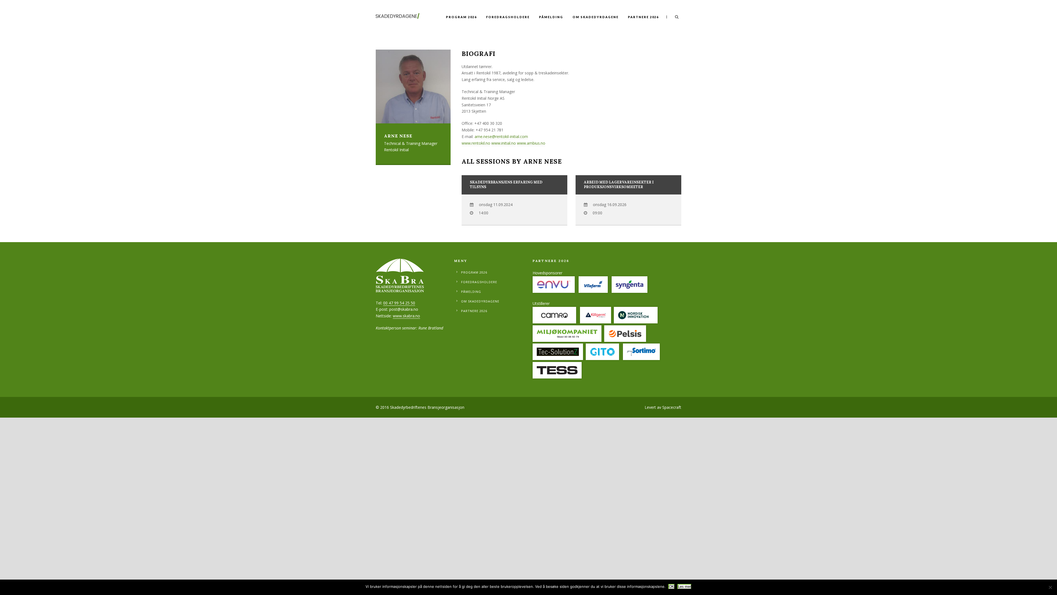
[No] (1050, 587)
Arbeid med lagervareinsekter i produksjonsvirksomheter (619, 184)
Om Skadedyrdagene (596, 17)
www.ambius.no (531, 143)
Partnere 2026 (643, 17)
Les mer (684, 587)
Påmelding (551, 17)
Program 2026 (461, 17)
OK (671, 587)
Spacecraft (671, 407)
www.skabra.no (406, 315)
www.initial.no (503, 143)
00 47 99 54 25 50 (399, 302)
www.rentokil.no (476, 143)
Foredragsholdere (508, 17)
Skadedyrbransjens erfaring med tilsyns (506, 184)
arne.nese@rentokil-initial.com (501, 136)
